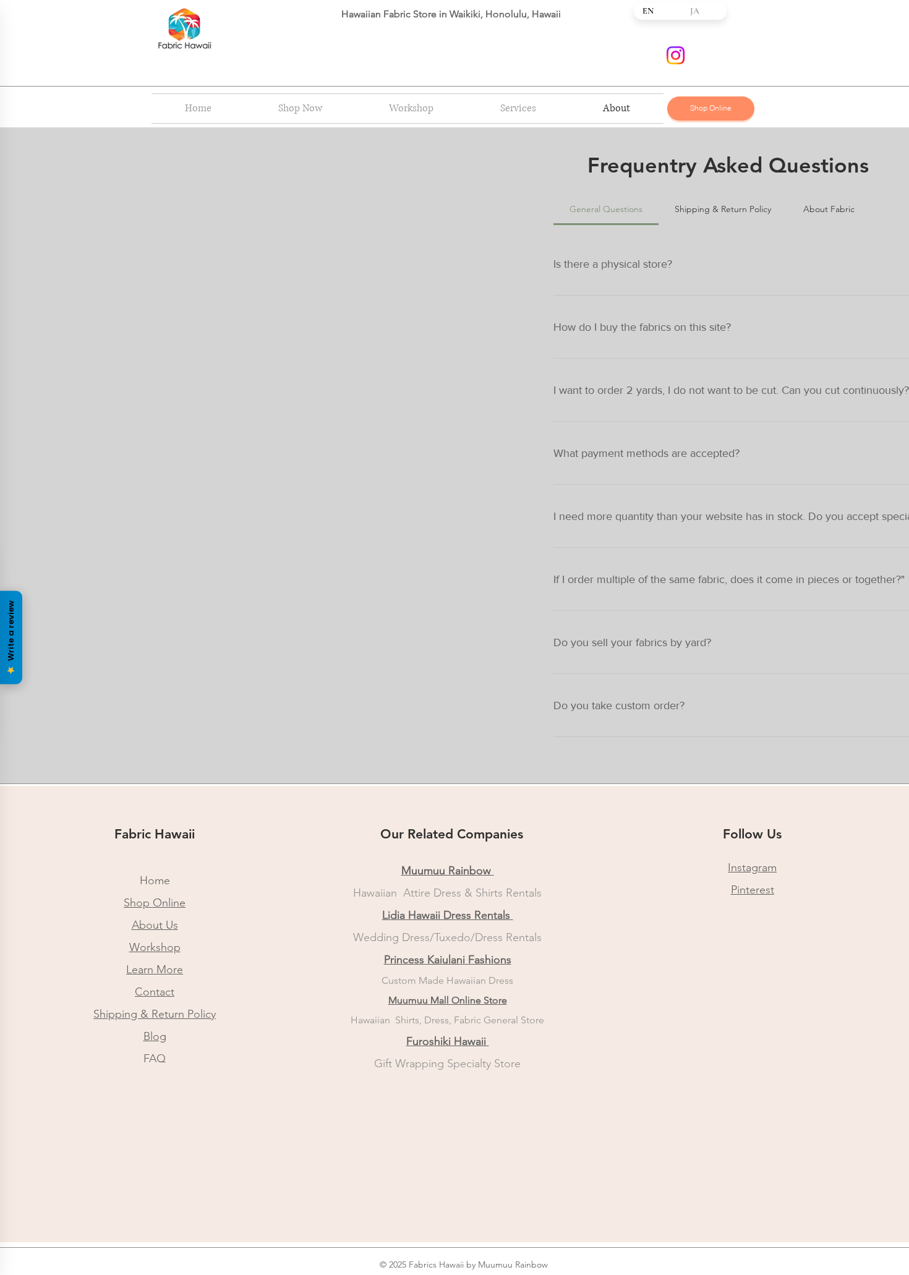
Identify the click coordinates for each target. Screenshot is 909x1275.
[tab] (606, 209)
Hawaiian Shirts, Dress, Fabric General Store (447, 1020)
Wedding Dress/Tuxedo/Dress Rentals (447, 937)
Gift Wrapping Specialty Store (447, 1063)
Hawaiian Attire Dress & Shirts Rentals (447, 893)
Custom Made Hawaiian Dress (447, 980)
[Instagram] (676, 55)
